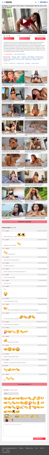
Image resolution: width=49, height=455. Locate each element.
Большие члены (7, 58)
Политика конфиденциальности (9, 448)
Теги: (6, 63)
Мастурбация (31, 56)
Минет (18, 56)
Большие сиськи (39, 56)
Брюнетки (33, 58)
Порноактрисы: (9, 54)
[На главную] (6, 2)
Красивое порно (36, 59)
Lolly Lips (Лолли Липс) (19, 54)
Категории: (8, 56)
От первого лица (20, 59)
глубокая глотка (20, 63)
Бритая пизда (28, 59)
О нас (36, 448)
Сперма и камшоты (25, 58)
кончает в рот (12, 63)
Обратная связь (29, 448)
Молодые (14, 56)
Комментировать (25, 38)
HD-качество (7, 60)
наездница (27, 63)
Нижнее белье (40, 58)
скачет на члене (35, 63)
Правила (21, 448)
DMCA (7, 450)
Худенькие (24, 56)
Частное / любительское (9, 59)
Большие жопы (16, 58)
